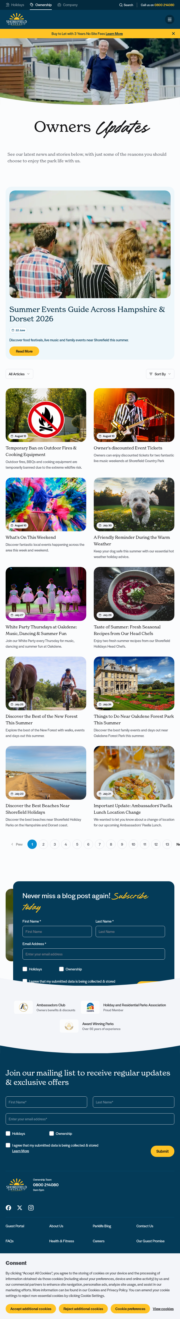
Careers (99, 1241)
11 (144, 844)
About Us (56, 1226)
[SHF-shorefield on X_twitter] (19, 1208)
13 (167, 844)
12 (156, 844)
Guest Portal (15, 1226)
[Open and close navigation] (169, 19)
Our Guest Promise (150, 1241)
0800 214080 (164, 5)
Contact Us (144, 1226)
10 (133, 844)
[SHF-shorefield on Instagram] (31, 1208)
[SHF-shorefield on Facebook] (8, 1208)
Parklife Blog (102, 1226)
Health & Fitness (61, 1241)
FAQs (10, 1241)
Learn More (20, 1150)
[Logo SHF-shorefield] (16, 19)
